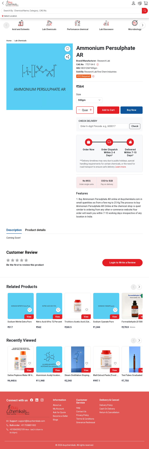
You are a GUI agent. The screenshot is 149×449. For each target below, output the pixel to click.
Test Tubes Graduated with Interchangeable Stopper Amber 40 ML (135, 375)
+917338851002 (28, 425)
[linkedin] (36, 400)
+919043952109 (17, 429)
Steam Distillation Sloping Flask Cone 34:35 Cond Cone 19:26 (78, 375)
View (29, 317)
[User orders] (140, 3)
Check (134, 126)
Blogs (55, 420)
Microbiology (134, 29)
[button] (74, 11)
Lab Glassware (106, 29)
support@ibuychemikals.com (31, 421)
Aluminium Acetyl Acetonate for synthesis (49, 375)
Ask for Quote (59, 412)
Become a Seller (60, 416)
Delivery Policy (106, 405)
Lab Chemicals (49, 29)
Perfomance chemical (77, 29)
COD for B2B (107, 181)
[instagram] (42, 400)
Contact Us (81, 411)
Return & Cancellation (109, 412)
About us (57, 405)
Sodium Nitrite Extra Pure (20, 322)
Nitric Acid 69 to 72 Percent (49, 322)
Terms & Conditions (85, 419)
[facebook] (31, 400)
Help (78, 408)
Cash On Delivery (107, 409)
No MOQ (87, 181)
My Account (58, 409)
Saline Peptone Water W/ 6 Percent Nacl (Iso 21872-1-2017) (21, 375)
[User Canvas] (133, 3)
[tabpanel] (74, 238)
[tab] (14, 230)
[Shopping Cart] (146, 3)
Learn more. (120, 167)
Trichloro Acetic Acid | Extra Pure (78, 322)
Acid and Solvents (20, 29)
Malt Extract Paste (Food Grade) (106, 375)
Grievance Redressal (85, 422)
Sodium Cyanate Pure (103, 322)
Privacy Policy (82, 415)
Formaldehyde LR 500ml (133, 322)
